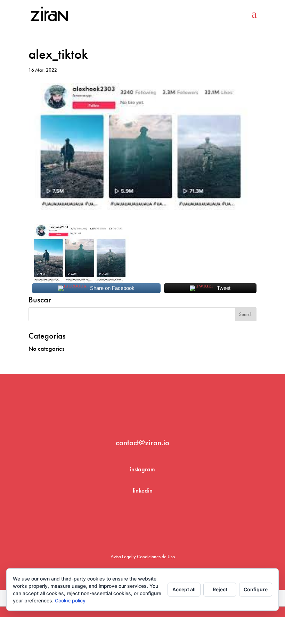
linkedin (143, 490)
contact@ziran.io (142, 442)
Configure (256, 589)
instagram (142, 469)
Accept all (184, 589)
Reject (220, 589)
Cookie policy (70, 600)
